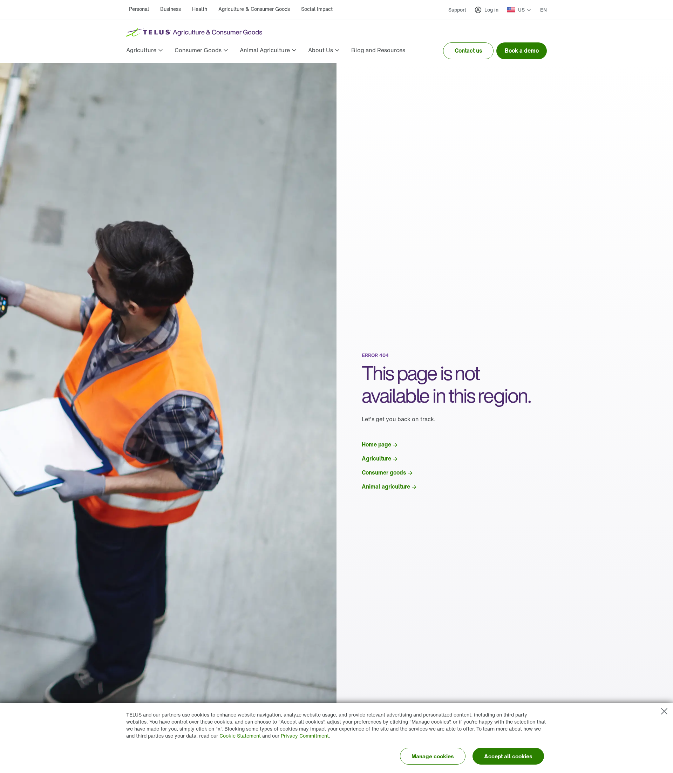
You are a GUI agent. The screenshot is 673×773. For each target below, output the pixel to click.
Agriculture (376, 458)
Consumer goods (384, 472)
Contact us (468, 50)
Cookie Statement (240, 735)
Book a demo (522, 50)
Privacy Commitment (305, 735)
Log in (491, 9)
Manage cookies (433, 756)
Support (457, 9)
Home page (376, 444)
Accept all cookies (508, 756)
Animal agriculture (386, 486)
